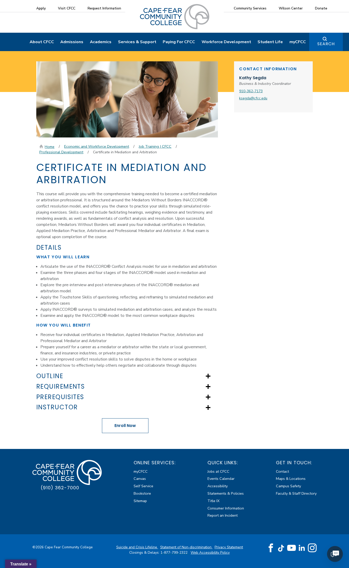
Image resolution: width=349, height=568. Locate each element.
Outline (49, 376)
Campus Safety (288, 486)
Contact (282, 471)
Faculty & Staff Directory (296, 493)
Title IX (213, 500)
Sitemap (140, 500)
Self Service (143, 486)
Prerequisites (60, 397)
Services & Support (137, 42)
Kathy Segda (252, 78)
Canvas (140, 478)
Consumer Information (225, 508)
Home (49, 146)
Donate (321, 8)
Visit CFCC (66, 8)
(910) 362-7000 (60, 487)
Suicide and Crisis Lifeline (137, 547)
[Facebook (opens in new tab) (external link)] (270, 548)
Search (326, 44)
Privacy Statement (229, 547)
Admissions (71, 42)
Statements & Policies (225, 493)
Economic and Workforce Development (96, 146)
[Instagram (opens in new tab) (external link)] (312, 548)
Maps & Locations (291, 478)
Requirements (60, 386)
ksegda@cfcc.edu (253, 98)
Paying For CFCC (179, 42)
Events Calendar (221, 478)
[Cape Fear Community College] (174, 16)
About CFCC (42, 42)
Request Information (104, 8)
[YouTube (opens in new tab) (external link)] (291, 548)
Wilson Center (291, 8)
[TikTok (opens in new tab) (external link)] (281, 548)
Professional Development (61, 152)
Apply (41, 8)
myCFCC (297, 42)
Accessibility (217, 486)
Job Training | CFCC (155, 146)
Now (125, 425)
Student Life (270, 42)
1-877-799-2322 (174, 552)
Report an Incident (222, 515)
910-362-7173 (251, 91)
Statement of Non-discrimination (186, 547)
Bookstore (142, 493)
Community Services (250, 8)
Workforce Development (226, 42)
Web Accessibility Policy (210, 552)
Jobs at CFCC (218, 471)
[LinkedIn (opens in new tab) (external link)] (301, 548)
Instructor (57, 407)
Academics (100, 42)
